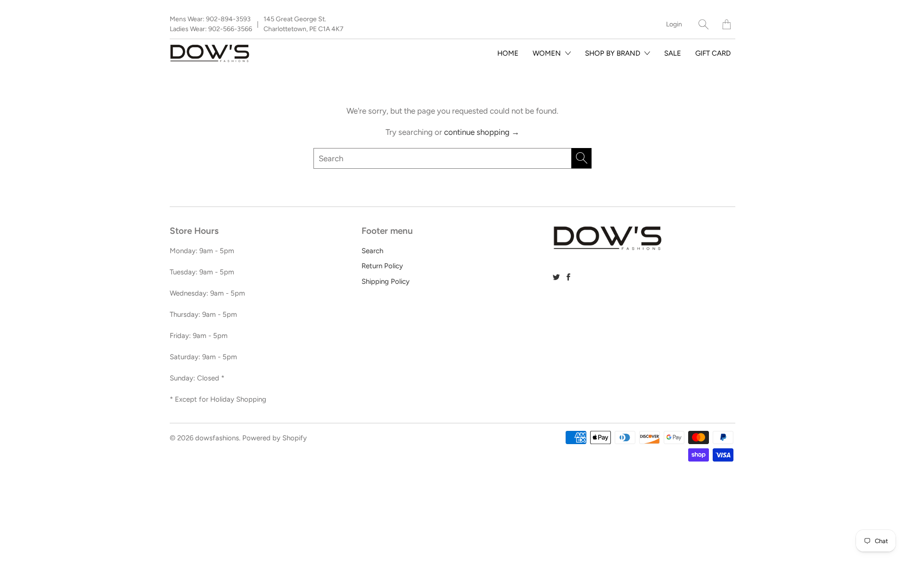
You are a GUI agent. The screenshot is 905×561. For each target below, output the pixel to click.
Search (372, 251)
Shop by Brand (613, 53)
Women (548, 53)
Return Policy (382, 266)
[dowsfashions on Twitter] (556, 276)
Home (507, 53)
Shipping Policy (386, 281)
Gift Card (713, 53)
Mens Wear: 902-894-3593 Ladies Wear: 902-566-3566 (211, 24)
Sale (672, 53)
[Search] (703, 24)
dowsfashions (217, 438)
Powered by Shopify (274, 438)
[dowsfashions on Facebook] (568, 276)
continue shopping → (481, 132)
